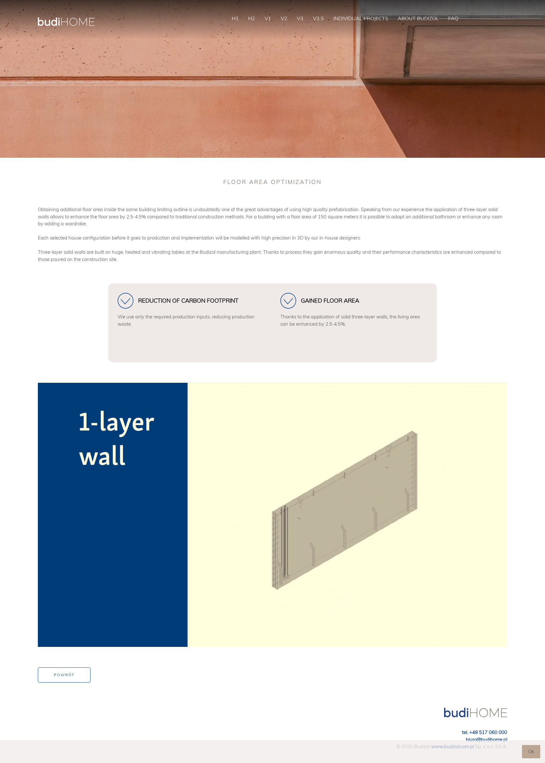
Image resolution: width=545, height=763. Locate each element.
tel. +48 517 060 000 (484, 732)
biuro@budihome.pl (486, 739)
